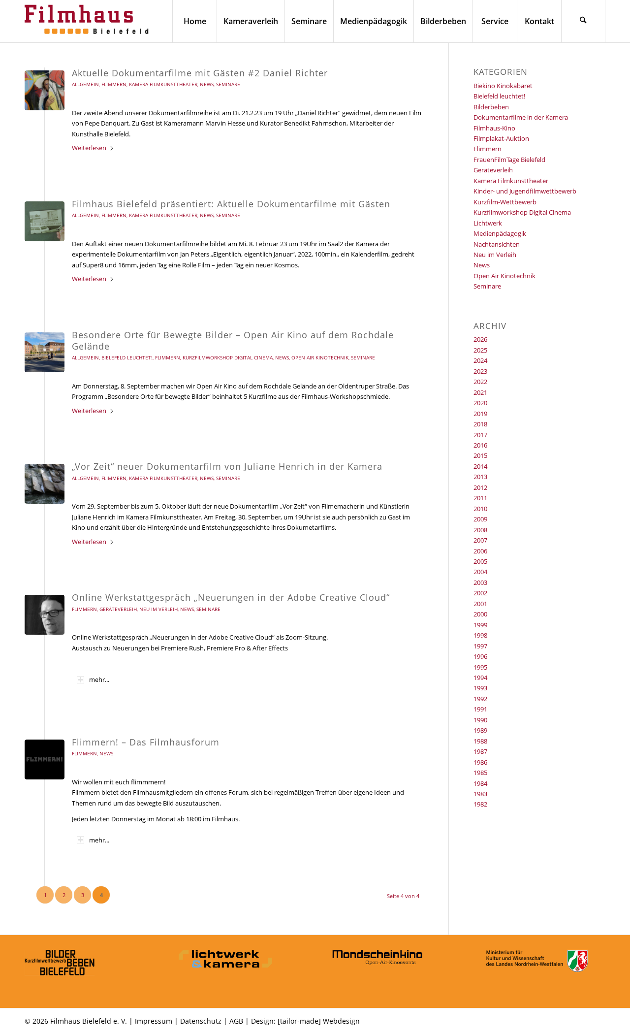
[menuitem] (194, 21)
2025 (480, 350)
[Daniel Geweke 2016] (44, 615)
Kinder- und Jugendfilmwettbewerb (524, 191)
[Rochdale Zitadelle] (44, 352)
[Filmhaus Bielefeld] (89, 21)
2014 (480, 466)
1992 (480, 698)
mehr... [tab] (99, 679)
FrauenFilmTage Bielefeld (509, 159)
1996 (480, 656)
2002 (480, 592)
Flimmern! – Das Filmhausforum (146, 742)
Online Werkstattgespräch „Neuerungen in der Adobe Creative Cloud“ (231, 597)
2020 (480, 402)
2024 (480, 360)
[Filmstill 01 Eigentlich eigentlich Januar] (44, 221)
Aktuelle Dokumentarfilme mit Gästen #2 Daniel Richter (200, 73)
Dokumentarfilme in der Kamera (520, 117)
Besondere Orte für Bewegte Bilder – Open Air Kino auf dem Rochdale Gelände (233, 340)
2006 (480, 551)
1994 (480, 677)
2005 (480, 561)
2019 (480, 413)
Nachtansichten (496, 244)
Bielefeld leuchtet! (127, 357)
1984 (480, 783)
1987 (480, 751)
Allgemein (85, 84)
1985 (480, 772)
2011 (480, 497)
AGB (236, 1021)
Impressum (153, 1021)
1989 (480, 730)
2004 (480, 571)
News (207, 84)
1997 (480, 646)
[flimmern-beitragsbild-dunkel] (44, 759)
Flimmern (113, 84)
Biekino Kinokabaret (503, 85)
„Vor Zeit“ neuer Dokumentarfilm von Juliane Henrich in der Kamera (227, 466)
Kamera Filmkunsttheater (163, 84)
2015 (480, 455)
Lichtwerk (487, 223)
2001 (480, 603)
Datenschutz (200, 1021)
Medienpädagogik (499, 233)
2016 (480, 445)
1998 (480, 635)
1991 (480, 709)
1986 (480, 762)
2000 (480, 614)
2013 (480, 476)
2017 (480, 434)
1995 (480, 667)
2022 (480, 381)
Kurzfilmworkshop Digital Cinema (228, 357)
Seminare (228, 84)
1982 (480, 804)
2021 (480, 392)
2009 (480, 519)
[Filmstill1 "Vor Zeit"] (44, 484)
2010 (480, 508)
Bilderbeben (491, 106)
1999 (480, 624)
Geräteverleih (118, 609)
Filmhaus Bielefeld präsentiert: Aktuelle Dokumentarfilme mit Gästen (231, 204)
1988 (480, 741)
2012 (480, 487)
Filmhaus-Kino (494, 128)
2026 (480, 339)
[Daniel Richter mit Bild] (44, 90)
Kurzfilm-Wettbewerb (504, 201)
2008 (480, 529)
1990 (480, 719)
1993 (480, 687)
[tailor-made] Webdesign (319, 1021)
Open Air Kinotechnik (319, 357)
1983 (480, 793)
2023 (480, 371)
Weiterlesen (89, 147)
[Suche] (583, 21)
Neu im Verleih (158, 609)
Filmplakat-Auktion (501, 138)
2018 (480, 424)
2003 (480, 582)
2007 (480, 540)
